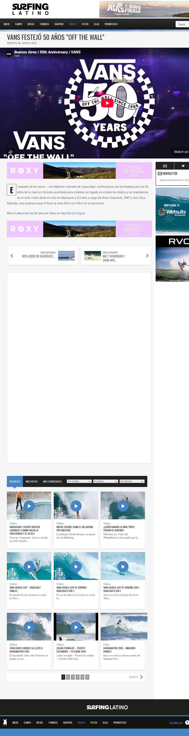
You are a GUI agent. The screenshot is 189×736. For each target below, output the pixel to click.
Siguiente (133, 677)
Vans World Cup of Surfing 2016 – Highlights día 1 (122, 589)
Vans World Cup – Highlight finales (25, 589)
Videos (72, 23)
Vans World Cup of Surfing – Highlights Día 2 (72, 589)
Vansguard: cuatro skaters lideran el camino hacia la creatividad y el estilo (25, 530)
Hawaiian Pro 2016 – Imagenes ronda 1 (119, 649)
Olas (96, 23)
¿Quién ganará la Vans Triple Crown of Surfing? (119, 528)
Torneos (44, 23)
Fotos (85, 23)
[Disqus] (79, 320)
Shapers (58, 23)
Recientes (15, 481)
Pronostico (111, 23)
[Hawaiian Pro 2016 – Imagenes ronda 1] (123, 626)
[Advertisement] (172, 339)
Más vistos (32, 481)
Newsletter (165, 166)
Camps (18, 23)
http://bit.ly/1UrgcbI (73, 213)
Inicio (7, 23)
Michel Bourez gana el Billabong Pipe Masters (74, 528)
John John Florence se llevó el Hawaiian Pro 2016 (26, 649)
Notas (31, 23)
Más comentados (52, 481)
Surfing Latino (31, 9)
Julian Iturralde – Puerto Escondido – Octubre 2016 (71, 649)
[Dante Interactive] (5, 722)
